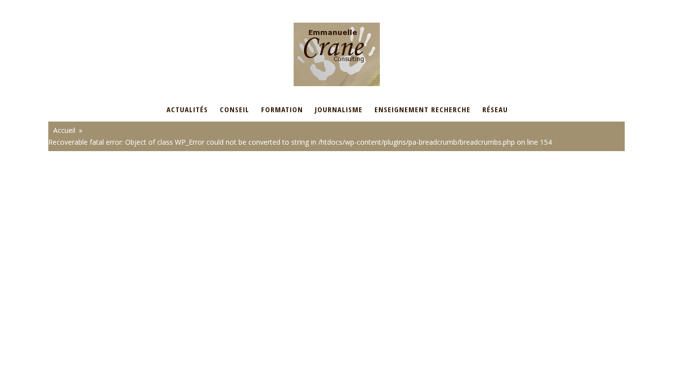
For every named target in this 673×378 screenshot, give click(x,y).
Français (60, 6)
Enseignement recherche (422, 109)
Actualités (187, 109)
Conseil (234, 109)
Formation (282, 109)
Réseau (495, 109)
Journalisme (339, 109)
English (96, 6)
